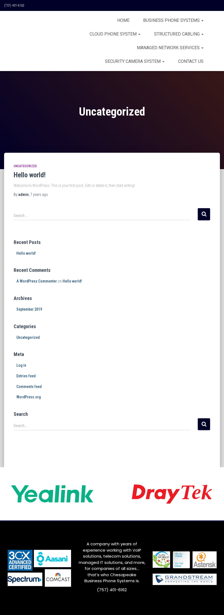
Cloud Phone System (114, 34)
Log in (21, 365)
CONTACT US (191, 61)
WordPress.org (28, 397)
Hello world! (30, 175)
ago (39, 194)
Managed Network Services (169, 47)
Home (123, 20)
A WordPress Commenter (36, 281)
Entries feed (26, 376)
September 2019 (29, 309)
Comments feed (29, 386)
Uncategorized (25, 166)
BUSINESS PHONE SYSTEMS (172, 20)
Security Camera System (133, 61)
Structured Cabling (177, 34)
